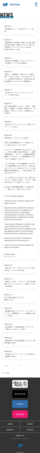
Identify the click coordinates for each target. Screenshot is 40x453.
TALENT (30, 424)
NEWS (10, 424)
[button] (36, 4)
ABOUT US (20, 435)
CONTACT (10, 430)
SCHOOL (30, 430)
